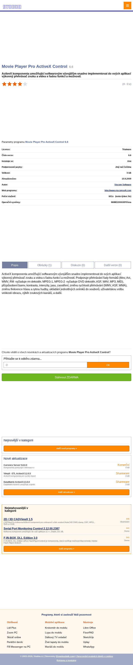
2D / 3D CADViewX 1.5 (18, 519)
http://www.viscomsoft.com (118, 190)
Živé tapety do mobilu (57, 642)
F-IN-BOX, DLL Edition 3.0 (20, 537)
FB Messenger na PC (18, 646)
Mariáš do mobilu (54, 646)
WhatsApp (88, 646)
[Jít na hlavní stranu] (12, 8)
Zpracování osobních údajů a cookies (95, 656)
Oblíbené (12, 622)
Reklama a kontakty (66, 660)
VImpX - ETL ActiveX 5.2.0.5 (17, 473)
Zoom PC (12, 632)
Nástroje (88, 622)
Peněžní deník (15, 642)
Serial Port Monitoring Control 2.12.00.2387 (32, 528)
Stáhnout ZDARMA (66, 377)
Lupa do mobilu (53, 632)
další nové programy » (66, 448)
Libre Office (89, 627)
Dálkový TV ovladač (56, 637)
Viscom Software (122, 184)
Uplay (86, 642)
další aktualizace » (66, 492)
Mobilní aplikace (54, 622)
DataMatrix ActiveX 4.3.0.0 (17, 482)
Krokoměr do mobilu (56, 627)
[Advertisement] (67, 36)
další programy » (66, 549)
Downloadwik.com (65, 656)
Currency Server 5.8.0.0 (15, 465)
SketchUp (88, 637)
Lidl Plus (11, 627)
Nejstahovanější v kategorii (16, 509)
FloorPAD (88, 632)
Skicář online (14, 637)
